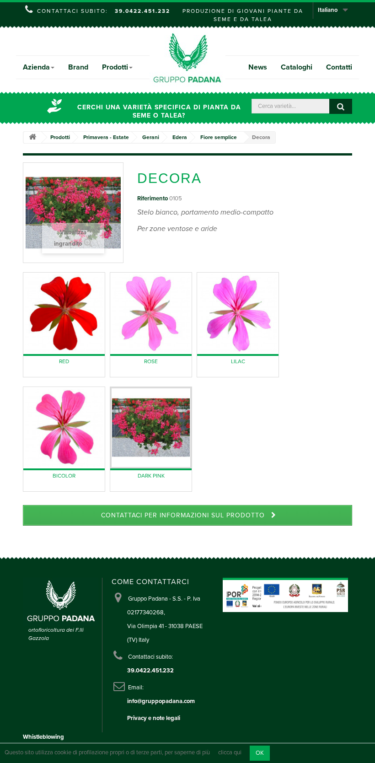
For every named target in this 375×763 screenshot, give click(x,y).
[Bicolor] (64, 427)
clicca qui (229, 753)
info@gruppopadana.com (161, 701)
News (257, 67)
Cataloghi (296, 67)
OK (260, 753)
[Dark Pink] (151, 427)
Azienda (36, 67)
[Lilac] (238, 313)
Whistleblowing (43, 737)
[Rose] (151, 313)
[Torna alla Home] (32, 137)
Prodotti (115, 67)
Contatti (339, 67)
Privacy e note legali (153, 718)
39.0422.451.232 (142, 11)
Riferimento (152, 198)
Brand (78, 67)
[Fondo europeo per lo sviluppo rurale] (304, 594)
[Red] (64, 313)
